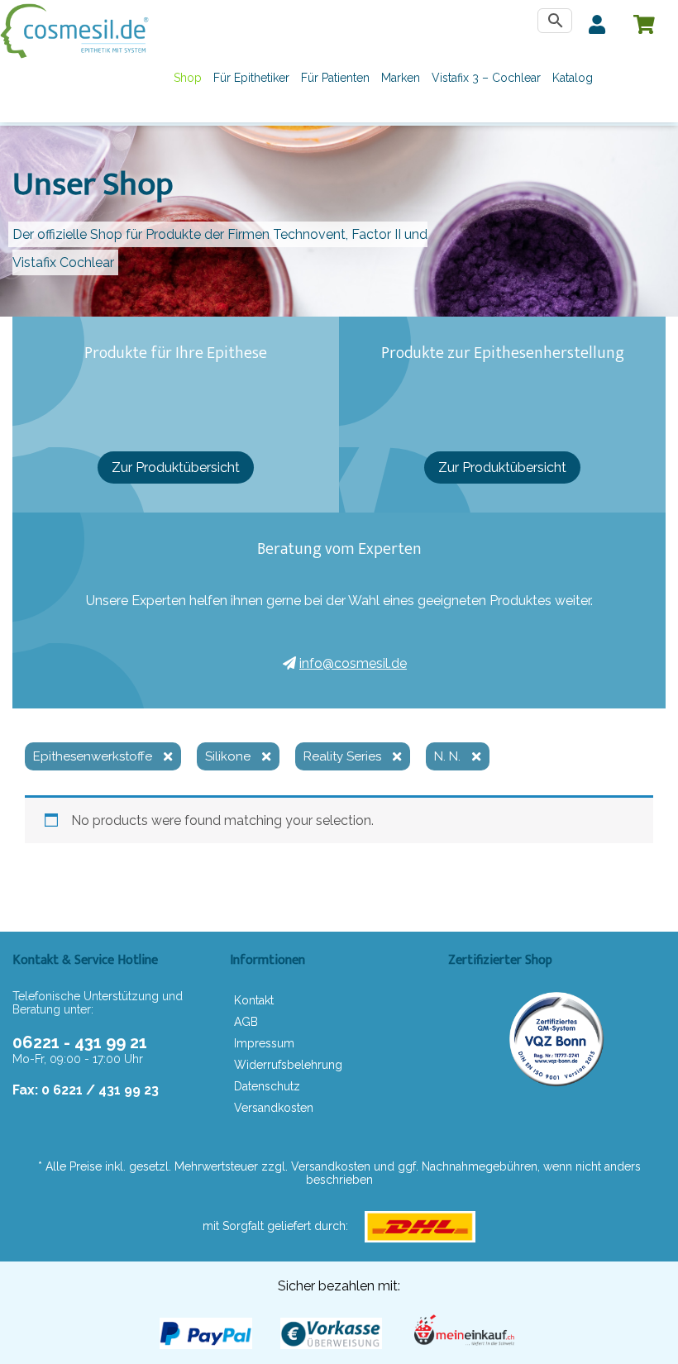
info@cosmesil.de (353, 663)
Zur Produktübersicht (176, 467)
